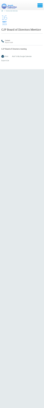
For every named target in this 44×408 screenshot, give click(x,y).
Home (2, 11)
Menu (40, 5)
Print (6, 56)
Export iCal (5, 60)
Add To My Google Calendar (22, 56)
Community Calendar (12, 11)
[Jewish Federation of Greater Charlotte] (9, 6)
